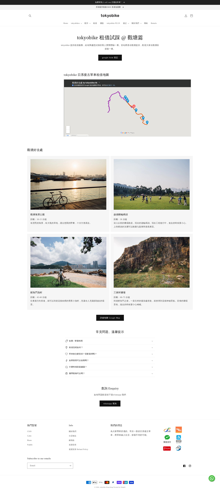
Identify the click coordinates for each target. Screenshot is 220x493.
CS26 (29, 431)
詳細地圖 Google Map (110, 318)
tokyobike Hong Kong (106, 487)
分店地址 (72, 436)
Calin (29, 436)
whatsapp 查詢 (110, 404)
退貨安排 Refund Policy (78, 449)
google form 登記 (110, 58)
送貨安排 (72, 445)
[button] (30, 16)
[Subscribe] (70, 466)
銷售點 (71, 440)
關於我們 (72, 431)
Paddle (30, 445)
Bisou (29, 440)
